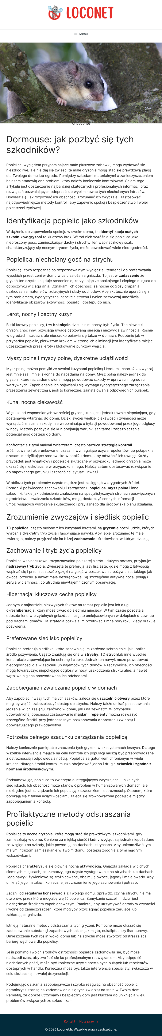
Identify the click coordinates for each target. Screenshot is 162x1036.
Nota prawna (88, 1021)
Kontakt (69, 1021)
